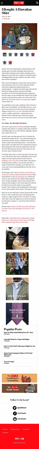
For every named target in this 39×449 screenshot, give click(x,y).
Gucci (19, 218)
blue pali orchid (27, 172)
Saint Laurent (24, 220)
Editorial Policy (15, 429)
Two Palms (20, 127)
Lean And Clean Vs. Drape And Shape (16, 339)
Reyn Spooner (13, 117)
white (9, 179)
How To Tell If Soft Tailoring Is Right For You (19, 346)
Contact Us (26, 429)
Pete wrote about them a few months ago (17, 99)
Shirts (3, 222)
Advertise (5, 432)
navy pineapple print (21, 177)
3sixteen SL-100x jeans (18, 206)
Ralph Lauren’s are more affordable (18, 111)
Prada (32, 218)
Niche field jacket (30, 206)
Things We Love (16, 222)
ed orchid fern (28, 174)
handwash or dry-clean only (10, 161)
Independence (27, 149)
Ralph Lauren (6, 220)
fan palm (19, 172)
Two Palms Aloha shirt (8, 208)
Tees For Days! (9, 362)
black (15, 179)
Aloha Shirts (13, 218)
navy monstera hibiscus (13, 174)
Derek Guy (7, 19)
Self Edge (20, 85)
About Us (5, 429)
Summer (8, 222)
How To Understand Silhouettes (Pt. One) (18, 332)
